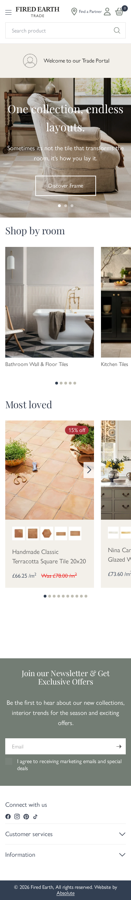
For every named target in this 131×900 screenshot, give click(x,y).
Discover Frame (65, 185)
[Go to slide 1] (59, 205)
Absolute (66, 893)
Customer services (29, 834)
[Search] (117, 30)
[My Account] (107, 11)
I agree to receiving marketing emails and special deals (69, 764)
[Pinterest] (26, 816)
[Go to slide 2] (65, 205)
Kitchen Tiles (114, 364)
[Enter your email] (119, 746)
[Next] (88, 470)
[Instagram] (17, 816)
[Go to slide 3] (72, 205)
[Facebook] (8, 816)
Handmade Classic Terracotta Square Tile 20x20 (49, 556)
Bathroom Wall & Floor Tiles (36, 364)
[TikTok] (35, 816)
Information (20, 854)
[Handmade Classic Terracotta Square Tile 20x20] (49, 469)
